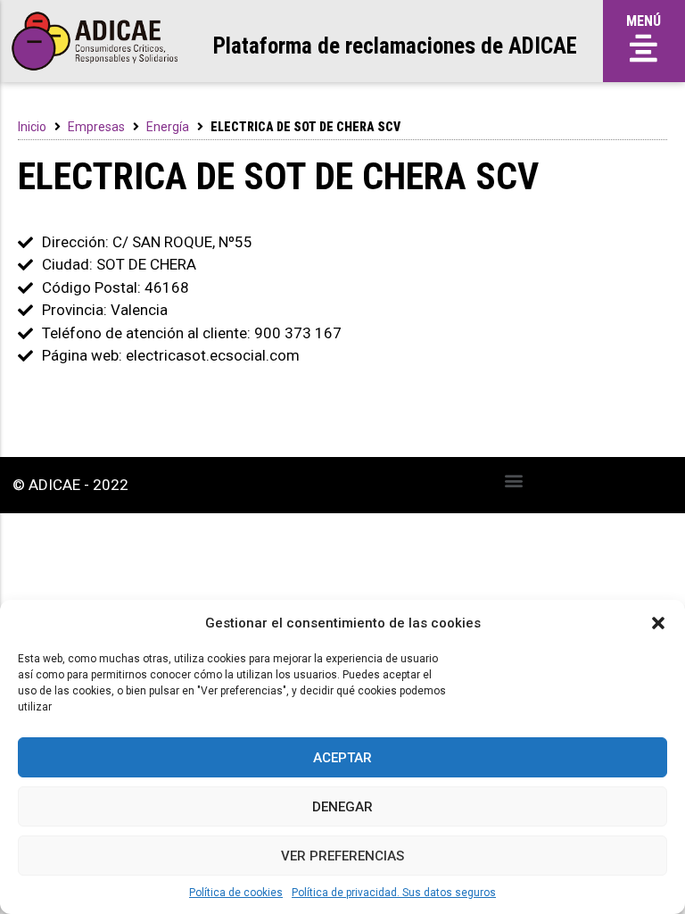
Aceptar (342, 758)
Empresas (96, 127)
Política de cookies (236, 892)
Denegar (342, 807)
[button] (658, 623)
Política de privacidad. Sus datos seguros (394, 892)
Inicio (32, 127)
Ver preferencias (342, 856)
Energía (167, 127)
